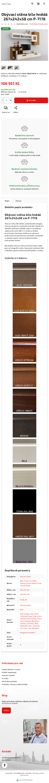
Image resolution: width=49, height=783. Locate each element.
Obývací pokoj (25, 605)
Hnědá (34, 583)
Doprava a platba (8, 675)
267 (28, 590)
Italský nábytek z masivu (11, 669)
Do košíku (32, 100)
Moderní (32, 632)
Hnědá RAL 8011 (26, 626)
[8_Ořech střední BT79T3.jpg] (24, 350)
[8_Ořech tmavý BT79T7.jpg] (24, 400)
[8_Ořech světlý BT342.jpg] (24, 375)
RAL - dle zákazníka (31, 628)
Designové (24, 632)
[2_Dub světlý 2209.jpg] (24, 300)
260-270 (23, 590)
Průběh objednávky (9, 672)
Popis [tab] (7, 201)
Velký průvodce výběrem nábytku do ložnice (20, 701)
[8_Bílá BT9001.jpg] (24, 450)
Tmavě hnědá (25, 586)
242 (28, 594)
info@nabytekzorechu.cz (11, 758)
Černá (26, 581)
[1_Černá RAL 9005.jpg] (24, 501)
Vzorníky (5, 678)
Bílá (21, 581)
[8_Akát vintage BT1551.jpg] (24, 274)
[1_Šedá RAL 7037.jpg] (24, 551)
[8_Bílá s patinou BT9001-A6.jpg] (24, 476)
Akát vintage (24, 614)
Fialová (22, 583)
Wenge (28, 621)
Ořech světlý (31, 619)
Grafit (28, 583)
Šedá (39, 583)
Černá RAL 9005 (32, 623)
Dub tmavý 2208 (30, 616)
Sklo (21, 609)
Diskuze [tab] (19, 201)
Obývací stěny (25, 576)
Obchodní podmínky (9, 681)
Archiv (6, 710)
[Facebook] (4, 765)
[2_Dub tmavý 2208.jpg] (24, 325)
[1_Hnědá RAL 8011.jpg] (24, 526)
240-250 (23, 594)
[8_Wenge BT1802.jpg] (24, 425)
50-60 (22, 600)
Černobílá (32, 581)
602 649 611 (6, 760)
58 (26, 600)
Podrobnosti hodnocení (38, 24)
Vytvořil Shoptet (25, 780)
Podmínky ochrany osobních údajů (14, 684)
